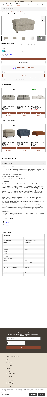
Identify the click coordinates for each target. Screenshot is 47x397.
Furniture (3, 11)
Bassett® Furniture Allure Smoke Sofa (23, 106)
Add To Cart (23, 59)
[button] (3, 4)
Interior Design (9, 363)
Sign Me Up (23, 347)
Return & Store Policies (10, 373)
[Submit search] (44, 8)
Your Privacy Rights (5, 394)
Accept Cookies (33, 394)
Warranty (7, 225)
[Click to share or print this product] (43, 17)
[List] (28, 4)
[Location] (33, 4)
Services (8, 368)
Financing (8, 367)
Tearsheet (7, 222)
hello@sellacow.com (13, 383)
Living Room (8, 11)
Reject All (41, 394)
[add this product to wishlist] (43, 20)
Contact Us (8, 371)
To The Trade (9, 365)
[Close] (45, 389)
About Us (8, 370)
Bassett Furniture (9, 54)
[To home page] (13, 4)
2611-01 (6, 55)
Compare (9, 115)
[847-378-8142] (37, 4)
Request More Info (24, 62)
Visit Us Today (20, 1)
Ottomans (13, 11)
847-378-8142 (29, 1)
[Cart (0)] (42, 4)
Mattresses (8, 360)
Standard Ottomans (19, 11)
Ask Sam (23, 75)
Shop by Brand (9, 362)
